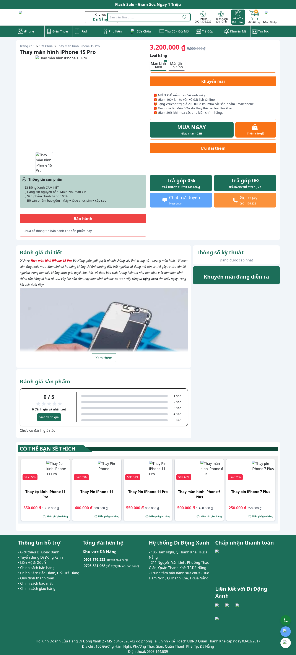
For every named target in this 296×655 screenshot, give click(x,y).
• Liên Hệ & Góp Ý (32, 562)
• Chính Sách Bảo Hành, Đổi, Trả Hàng (48, 573)
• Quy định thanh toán (36, 578)
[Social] (219, 608)
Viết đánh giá (49, 417)
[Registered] (227, 624)
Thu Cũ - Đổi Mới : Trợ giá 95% (148, 4)
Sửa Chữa (46, 46)
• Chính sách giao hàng (36, 588)
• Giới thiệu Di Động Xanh (38, 552)
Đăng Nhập (269, 22)
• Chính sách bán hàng (36, 567)
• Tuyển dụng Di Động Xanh (40, 557)
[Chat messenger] (285, 642)
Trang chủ (27, 46)
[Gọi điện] (285, 620)
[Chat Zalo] (285, 631)
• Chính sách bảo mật (35, 583)
